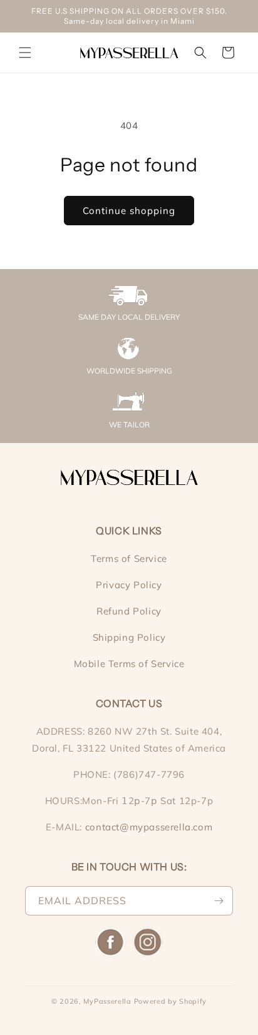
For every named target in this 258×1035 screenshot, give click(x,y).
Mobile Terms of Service (129, 664)
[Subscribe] (218, 900)
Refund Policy (129, 611)
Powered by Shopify (170, 1001)
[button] (25, 52)
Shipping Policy (129, 637)
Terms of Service (129, 558)
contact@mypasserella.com (148, 827)
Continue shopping (129, 211)
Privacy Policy (129, 585)
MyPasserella (107, 1001)
